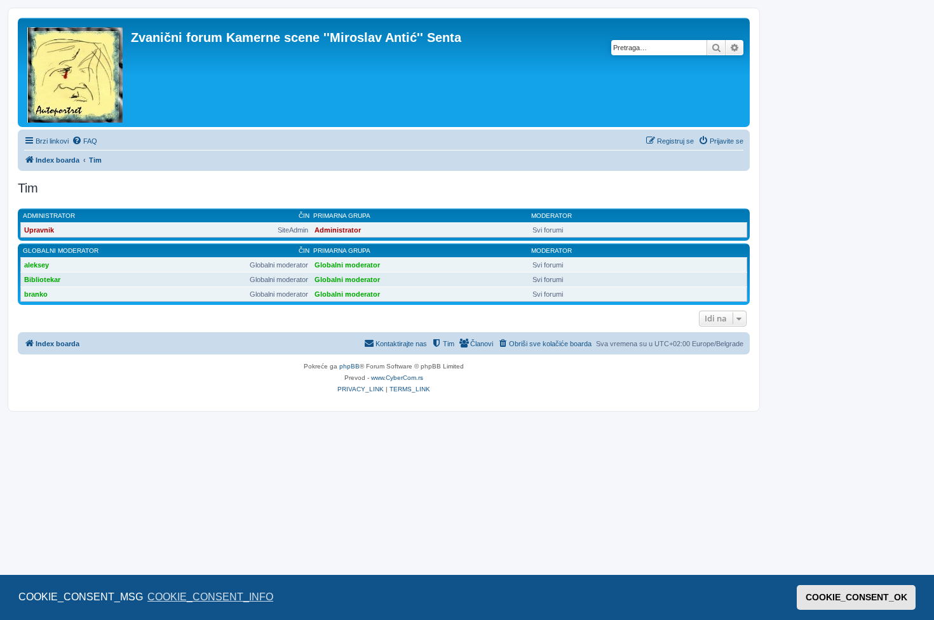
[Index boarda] (76, 72)
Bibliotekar (42, 279)
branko (36, 294)
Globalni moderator (60, 250)
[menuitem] (84, 141)
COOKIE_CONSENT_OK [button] (856, 597)
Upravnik (39, 230)
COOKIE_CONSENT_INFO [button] (210, 596)
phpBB (349, 366)
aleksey (36, 265)
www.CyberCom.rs (397, 377)
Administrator (49, 215)
